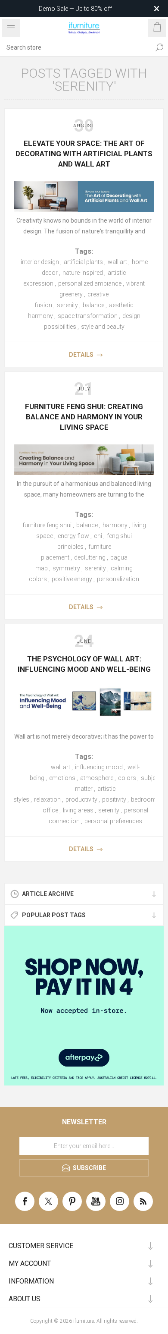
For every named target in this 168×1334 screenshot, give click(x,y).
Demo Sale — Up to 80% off (75, 8)
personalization (118, 579)
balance (93, 305)
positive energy (72, 579)
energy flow (73, 535)
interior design (40, 261)
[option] (84, 1005)
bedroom (143, 799)
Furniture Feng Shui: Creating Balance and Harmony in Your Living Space (84, 416)
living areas (78, 810)
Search (159, 47)
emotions (62, 777)
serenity (67, 305)
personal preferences (113, 821)
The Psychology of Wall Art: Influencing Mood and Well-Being (84, 663)
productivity (81, 799)
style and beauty (102, 326)
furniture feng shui (47, 525)
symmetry (66, 568)
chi (98, 535)
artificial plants (83, 261)
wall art (117, 261)
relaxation (47, 799)
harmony (115, 525)
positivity (114, 799)
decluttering (90, 557)
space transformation (88, 315)
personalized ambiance (89, 283)
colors (127, 777)
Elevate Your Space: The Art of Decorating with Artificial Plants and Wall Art (84, 153)
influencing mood (99, 767)
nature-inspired (82, 272)
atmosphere (96, 777)
